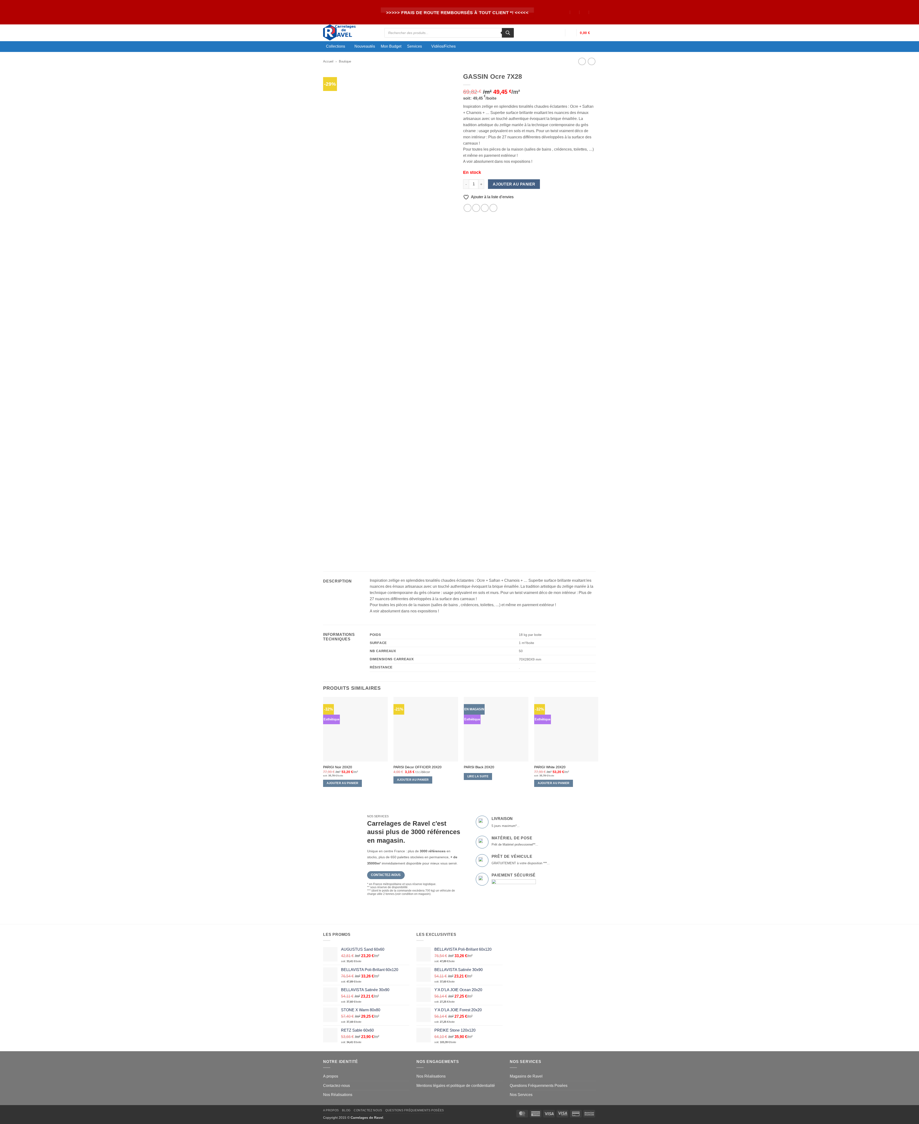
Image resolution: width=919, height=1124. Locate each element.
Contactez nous (368, 1110)
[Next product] (582, 61)
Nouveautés (364, 46)
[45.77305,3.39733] (565, 12)
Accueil (328, 61)
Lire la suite (478, 776)
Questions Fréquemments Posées (538, 1086)
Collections (335, 46)
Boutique (345, 61)
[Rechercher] (508, 33)
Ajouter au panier (514, 184)
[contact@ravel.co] (575, 12)
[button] (559, 33)
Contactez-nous (336, 1086)
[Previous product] (591, 61)
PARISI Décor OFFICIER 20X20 (417, 767)
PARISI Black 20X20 (479, 767)
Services (414, 46)
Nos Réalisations (337, 1095)
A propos (330, 1076)
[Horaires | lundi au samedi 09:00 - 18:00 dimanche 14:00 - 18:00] (584, 12)
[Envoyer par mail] (485, 208)
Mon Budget (391, 46)
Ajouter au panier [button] (343, 783)
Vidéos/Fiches (443, 46)
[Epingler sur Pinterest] (493, 208)
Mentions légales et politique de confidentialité (455, 1086)
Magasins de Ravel (526, 1076)
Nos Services (521, 1095)
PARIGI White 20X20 (550, 767)
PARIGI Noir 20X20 (337, 767)
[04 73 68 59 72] (594, 12)
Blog (346, 1110)
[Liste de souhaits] (571, 33)
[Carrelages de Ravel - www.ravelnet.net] (350, 32)
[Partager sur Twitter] (476, 208)
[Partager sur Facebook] (467, 208)
